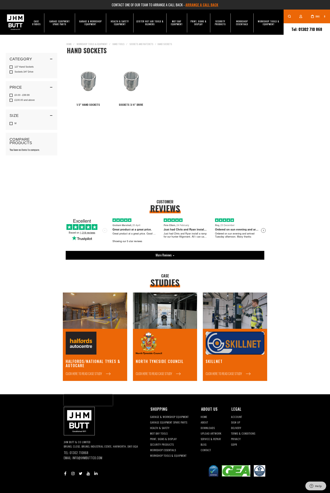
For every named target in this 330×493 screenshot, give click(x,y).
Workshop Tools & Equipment (92, 44)
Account (236, 417)
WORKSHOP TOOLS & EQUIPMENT (168, 455)
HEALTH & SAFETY (160, 428)
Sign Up (235, 422)
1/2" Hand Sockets (88, 105)
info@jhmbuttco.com (87, 458)
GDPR (234, 444)
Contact (206, 450)
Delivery (236, 428)
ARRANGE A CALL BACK (201, 4)
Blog (204, 444)
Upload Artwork (211, 433)
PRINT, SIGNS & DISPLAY (163, 439)
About (204, 422)
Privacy (236, 439)
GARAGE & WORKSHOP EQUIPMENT (169, 417)
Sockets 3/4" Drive (131, 105)
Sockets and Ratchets (141, 44)
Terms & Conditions (243, 433)
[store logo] (15, 22)
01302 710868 (79, 453)
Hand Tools (118, 44)
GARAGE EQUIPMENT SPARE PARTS (168, 422)
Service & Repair (211, 439)
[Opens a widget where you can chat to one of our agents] (315, 486)
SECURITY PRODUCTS (162, 444)
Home (69, 44)
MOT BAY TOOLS (159, 433)
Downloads (208, 428)
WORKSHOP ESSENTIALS (163, 450)
